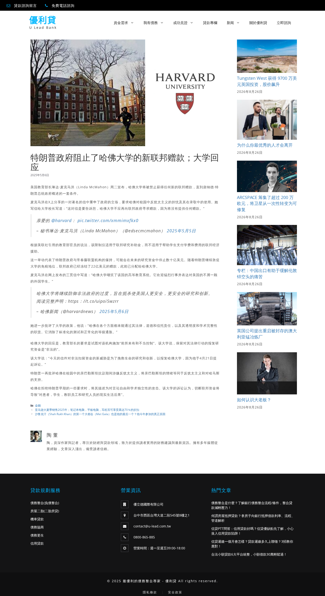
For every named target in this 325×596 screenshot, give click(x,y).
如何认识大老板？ (254, 399)
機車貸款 (37, 519)
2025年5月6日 (114, 311)
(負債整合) (51, 503)
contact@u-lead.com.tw (152, 526)
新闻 (230, 22)
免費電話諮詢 (63, 5)
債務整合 (37, 503)
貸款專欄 (210, 22)
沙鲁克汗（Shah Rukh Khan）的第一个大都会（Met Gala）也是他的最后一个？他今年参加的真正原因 (100, 414)
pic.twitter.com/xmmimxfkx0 (108, 220)
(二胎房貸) (51, 511)
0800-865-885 (144, 537)
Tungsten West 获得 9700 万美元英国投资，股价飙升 (267, 81)
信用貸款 (37, 543)
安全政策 (175, 592)
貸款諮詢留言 (25, 5)
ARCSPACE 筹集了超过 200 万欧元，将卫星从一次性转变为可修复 (267, 203)
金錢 (38, 405)
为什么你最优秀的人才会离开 (265, 145)
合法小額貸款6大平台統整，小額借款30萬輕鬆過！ (249, 554)
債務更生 (37, 535)
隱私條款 (150, 592)
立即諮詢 (284, 22)
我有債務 (150, 22)
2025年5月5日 (181, 230)
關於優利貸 (258, 22)
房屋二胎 (37, 511)
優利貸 (42, 20)
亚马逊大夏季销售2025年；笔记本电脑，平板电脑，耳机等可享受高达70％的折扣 (87, 410)
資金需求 (121, 22)
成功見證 (180, 22)
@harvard (61, 220)
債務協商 (37, 527)
